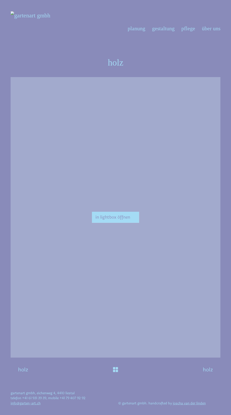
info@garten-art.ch (26, 403)
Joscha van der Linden (189, 403)
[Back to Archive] (115, 369)
